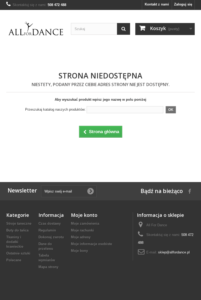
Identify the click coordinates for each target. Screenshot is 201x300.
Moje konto (84, 215)
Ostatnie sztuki (18, 253)
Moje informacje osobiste (91, 244)
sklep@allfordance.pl (174, 252)
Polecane (13, 260)
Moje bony (79, 251)
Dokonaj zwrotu (51, 237)
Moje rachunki (82, 230)
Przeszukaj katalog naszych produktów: (55, 109)
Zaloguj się (183, 4)
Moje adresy (81, 237)
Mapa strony (48, 267)
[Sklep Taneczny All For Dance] (36, 28)
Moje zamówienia (85, 223)
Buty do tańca (17, 230)
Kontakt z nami (157, 4)
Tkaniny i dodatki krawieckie (14, 241)
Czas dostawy (49, 223)
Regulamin (47, 230)
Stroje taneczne (18, 223)
